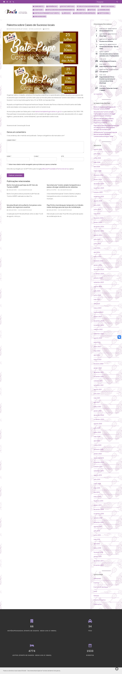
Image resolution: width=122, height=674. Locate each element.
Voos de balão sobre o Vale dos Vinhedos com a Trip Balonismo (109, 55)
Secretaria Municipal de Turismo (18, 29)
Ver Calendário (98, 94)
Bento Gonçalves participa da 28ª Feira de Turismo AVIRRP (22, 186)
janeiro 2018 (97, 557)
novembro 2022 (99, 325)
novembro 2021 (99, 377)
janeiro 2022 (98, 368)
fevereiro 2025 (98, 218)
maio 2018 (97, 539)
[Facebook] (4, 1)
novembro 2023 (99, 274)
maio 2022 (97, 351)
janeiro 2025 (98, 222)
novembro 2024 (99, 231)
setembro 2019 (99, 471)
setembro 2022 (99, 334)
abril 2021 (97, 402)
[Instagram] (7, 1)
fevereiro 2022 (98, 364)
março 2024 (97, 257)
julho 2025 (97, 205)
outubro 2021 (98, 381)
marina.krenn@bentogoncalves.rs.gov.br (48, 111)
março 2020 (97, 445)
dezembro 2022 (99, 321)
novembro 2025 (99, 188)
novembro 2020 (99, 419)
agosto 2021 (98, 389)
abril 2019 (97, 492)
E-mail (36, 156)
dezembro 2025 (99, 184)
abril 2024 (97, 252)
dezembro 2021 (99, 372)
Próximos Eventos (100, 600)
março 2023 (97, 308)
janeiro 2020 (98, 454)
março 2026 (97, 171)
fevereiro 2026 (98, 175)
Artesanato (97, 578)
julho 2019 (97, 479)
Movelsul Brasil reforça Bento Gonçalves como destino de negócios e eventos (24, 206)
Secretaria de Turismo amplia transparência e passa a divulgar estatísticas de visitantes (64, 186)
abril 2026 (97, 167)
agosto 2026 (98, 149)
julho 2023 (97, 291)
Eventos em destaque (101, 587)
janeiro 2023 (98, 317)
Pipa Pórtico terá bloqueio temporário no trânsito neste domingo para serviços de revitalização (65, 206)
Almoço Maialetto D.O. (106, 31)
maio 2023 (97, 299)
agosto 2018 (98, 527)
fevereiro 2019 (98, 501)
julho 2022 (97, 342)
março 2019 (97, 497)
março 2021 (97, 407)
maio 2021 (97, 398)
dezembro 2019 (99, 458)
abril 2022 (97, 355)
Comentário (11, 140)
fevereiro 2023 (98, 312)
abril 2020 (97, 441)
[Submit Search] (117, 2)
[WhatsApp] (10, 1)
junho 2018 (97, 535)
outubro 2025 (98, 192)
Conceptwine (103, 71)
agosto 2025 (98, 201)
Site (62, 156)
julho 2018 (97, 531)
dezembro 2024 (99, 227)
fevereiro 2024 (98, 261)
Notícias (96, 596)
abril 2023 (97, 304)
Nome (9, 156)
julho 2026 (97, 154)
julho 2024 (97, 239)
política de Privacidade (48, 169)
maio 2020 (97, 437)
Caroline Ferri (12, 190)
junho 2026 (97, 158)
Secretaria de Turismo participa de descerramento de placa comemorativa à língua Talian (105, 134)
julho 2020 (97, 428)
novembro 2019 (99, 462)
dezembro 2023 (99, 269)
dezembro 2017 (99, 561)
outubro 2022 (98, 329)
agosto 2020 (98, 424)
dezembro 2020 (99, 415)
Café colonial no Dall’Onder (108, 66)
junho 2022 (97, 347)
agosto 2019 (98, 475)
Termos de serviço (63, 169)
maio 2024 (97, 248)
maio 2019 (97, 488)
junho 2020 (97, 432)
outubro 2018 (98, 518)
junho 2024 (97, 244)
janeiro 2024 (98, 265)
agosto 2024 (98, 235)
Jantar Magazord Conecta (107, 61)
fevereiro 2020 (98, 449)
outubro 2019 (98, 467)
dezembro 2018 (99, 509)
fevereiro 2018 (98, 552)
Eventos (46, 29)
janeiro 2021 (97, 411)
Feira (95, 591)
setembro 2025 (99, 197)
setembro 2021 (99, 385)
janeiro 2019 (98, 505)
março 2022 (97, 359)
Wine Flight (103, 36)
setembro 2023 (99, 282)
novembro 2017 (99, 565)
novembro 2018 (99, 514)
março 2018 (97, 548)
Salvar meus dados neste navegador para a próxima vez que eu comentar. (33, 164)
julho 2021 (97, 394)
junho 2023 (97, 295)
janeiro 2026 (98, 179)
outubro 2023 (98, 278)
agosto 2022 (98, 338)
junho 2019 (97, 484)
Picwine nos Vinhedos (106, 41)
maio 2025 (97, 214)
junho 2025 (97, 209)
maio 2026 (97, 162)
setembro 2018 (99, 522)
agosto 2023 (98, 287)
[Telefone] (13, 1)
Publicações (98, 604)
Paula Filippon (52, 190)
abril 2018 (97, 544)
